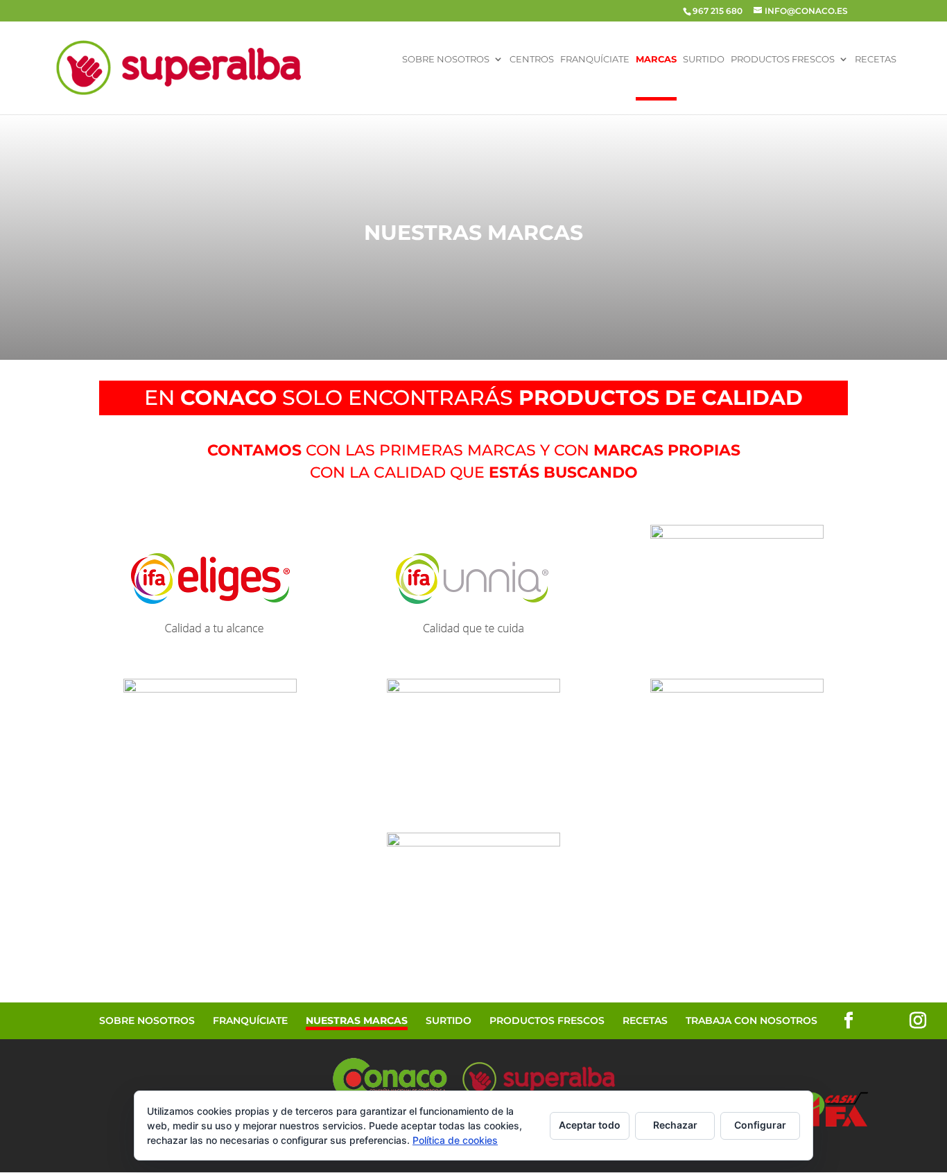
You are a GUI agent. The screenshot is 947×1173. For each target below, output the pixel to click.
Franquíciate (594, 59)
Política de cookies (455, 1140)
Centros (532, 59)
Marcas (656, 59)
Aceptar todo (589, 1125)
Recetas (875, 59)
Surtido (703, 59)
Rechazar (675, 1125)
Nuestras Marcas (357, 1020)
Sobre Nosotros (445, 59)
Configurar (760, 1125)
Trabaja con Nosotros (751, 1020)
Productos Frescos (783, 59)
